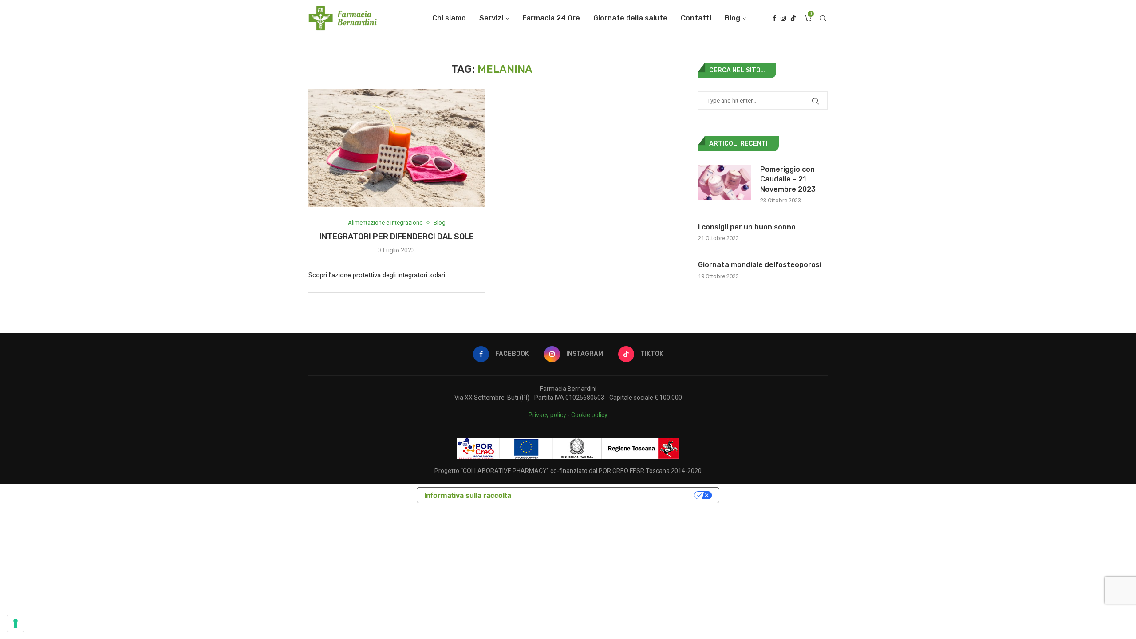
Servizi (491, 18)
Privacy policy (547, 414)
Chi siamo (449, 18)
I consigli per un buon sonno (747, 227)
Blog (732, 18)
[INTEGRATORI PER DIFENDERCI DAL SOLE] (396, 148)
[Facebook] (774, 18)
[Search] (823, 18)
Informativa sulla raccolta (467, 495)
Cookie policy (589, 414)
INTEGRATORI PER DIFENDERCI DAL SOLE (397, 236)
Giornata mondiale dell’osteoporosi (759, 264)
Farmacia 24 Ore (551, 18)
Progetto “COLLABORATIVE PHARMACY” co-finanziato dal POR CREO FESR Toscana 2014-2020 (568, 470)
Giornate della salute (630, 18)
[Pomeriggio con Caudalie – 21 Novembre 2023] (724, 182)
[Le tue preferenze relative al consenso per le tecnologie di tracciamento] (15, 623)
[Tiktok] (793, 18)
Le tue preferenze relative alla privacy (607, 495)
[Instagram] (783, 18)
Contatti (696, 18)
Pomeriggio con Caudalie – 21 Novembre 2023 (788, 179)
